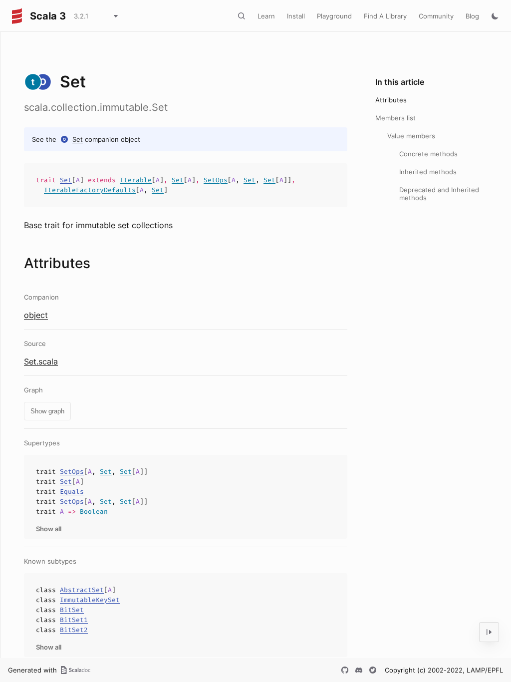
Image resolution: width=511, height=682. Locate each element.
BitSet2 (74, 630)
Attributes (391, 100)
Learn (266, 16)
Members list (395, 118)
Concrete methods (428, 154)
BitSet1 (74, 620)
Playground (334, 16)
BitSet (72, 610)
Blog (472, 16)
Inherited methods (428, 172)
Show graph (47, 411)
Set (77, 139)
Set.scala (41, 361)
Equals (72, 491)
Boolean (94, 511)
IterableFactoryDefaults (90, 190)
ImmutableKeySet (90, 600)
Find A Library (385, 16)
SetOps (216, 180)
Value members (411, 136)
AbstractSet (82, 590)
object (36, 315)
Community (436, 16)
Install (296, 16)
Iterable (136, 180)
